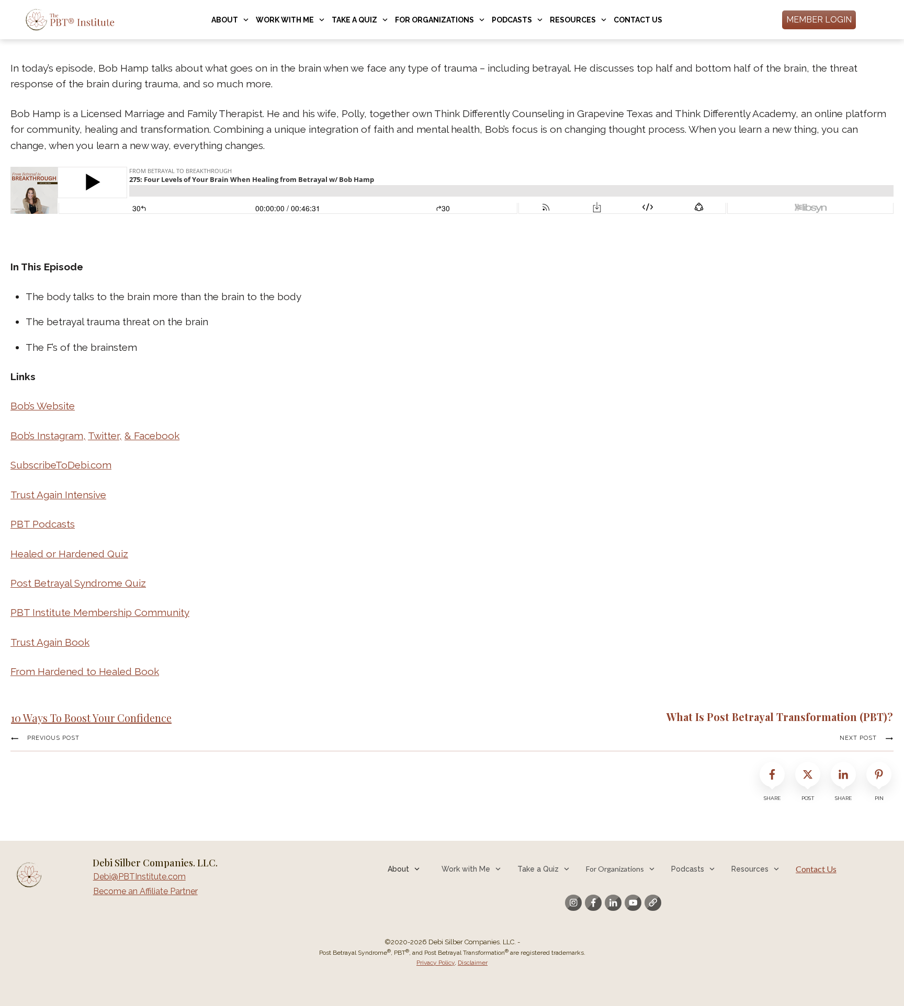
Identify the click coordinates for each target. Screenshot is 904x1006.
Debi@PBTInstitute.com (139, 877)
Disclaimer (473, 962)
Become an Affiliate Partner (145, 891)
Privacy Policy (435, 962)
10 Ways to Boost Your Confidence (91, 718)
